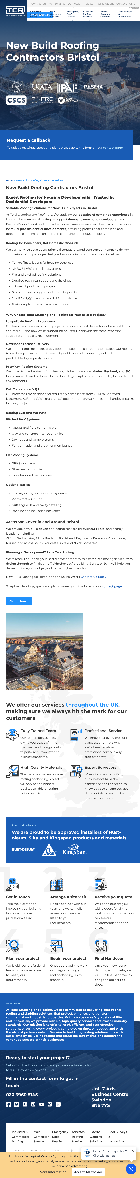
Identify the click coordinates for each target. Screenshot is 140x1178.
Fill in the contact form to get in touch (42, 1082)
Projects (88, 3)
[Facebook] (10, 1105)
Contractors (38, 3)
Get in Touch (19, 601)
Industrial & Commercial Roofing (35, 14)
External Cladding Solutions (105, 14)
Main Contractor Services (56, 14)
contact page (113, 147)
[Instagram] (35, 1105)
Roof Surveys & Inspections (125, 14)
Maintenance (57, 3)
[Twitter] (18, 1105)
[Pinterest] (51, 1105)
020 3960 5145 (22, 1094)
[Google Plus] (27, 1105)
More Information (53, 1172)
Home (9, 180)
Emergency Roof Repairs (73, 14)
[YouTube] (43, 1105)
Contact (121, 3)
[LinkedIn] (60, 1105)
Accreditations (105, 3)
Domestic (74, 3)
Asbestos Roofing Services (88, 14)
